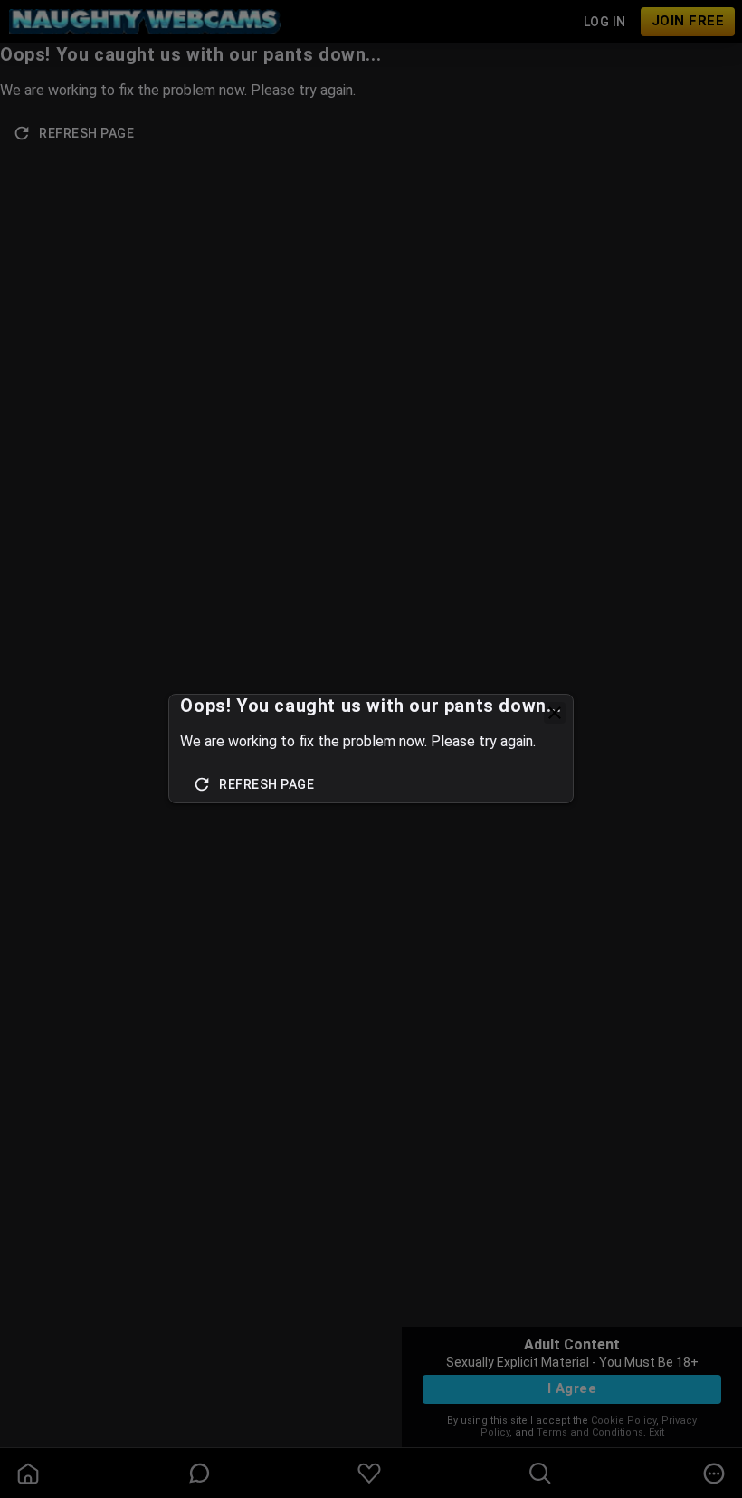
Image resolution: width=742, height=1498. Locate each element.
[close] (555, 713)
